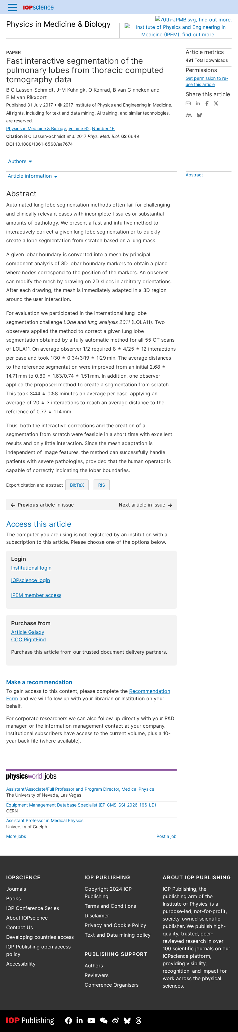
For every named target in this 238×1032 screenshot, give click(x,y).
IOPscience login (30, 580)
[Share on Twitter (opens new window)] (216, 103)
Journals (16, 889)
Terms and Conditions (110, 906)
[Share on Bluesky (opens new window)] (199, 114)
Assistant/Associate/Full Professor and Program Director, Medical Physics (80, 789)
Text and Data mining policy (118, 935)
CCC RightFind (28, 639)
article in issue (46, 505)
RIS (101, 485)
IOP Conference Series (32, 908)
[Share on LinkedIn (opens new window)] (198, 103)
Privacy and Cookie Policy (115, 925)
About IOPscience (27, 918)
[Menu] (12, 7)
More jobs (16, 836)
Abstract (194, 174)
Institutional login (31, 568)
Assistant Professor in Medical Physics (44, 820)
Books (13, 898)
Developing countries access (40, 937)
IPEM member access (36, 595)
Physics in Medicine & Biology (58, 24)
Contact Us (19, 927)
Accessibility (21, 964)
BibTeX (77, 485)
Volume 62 (79, 128)
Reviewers (96, 975)
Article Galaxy (27, 632)
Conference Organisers (112, 985)
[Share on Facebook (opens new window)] (207, 103)
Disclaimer (97, 915)
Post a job (166, 836)
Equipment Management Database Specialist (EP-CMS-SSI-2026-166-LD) (81, 804)
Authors (17, 161)
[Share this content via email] (188, 103)
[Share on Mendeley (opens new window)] (189, 114)
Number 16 (103, 128)
